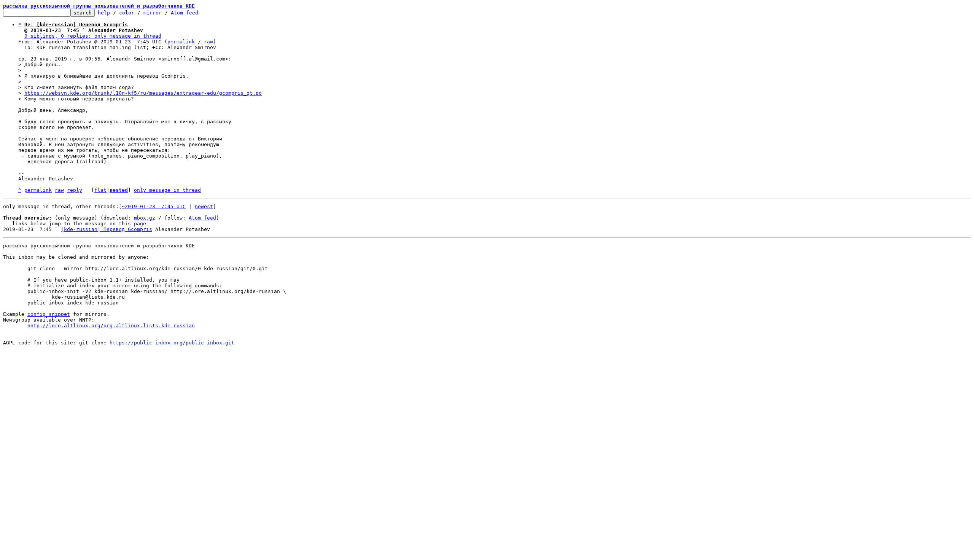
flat (100, 190)
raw (208, 42)
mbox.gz (144, 218)
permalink (181, 42)
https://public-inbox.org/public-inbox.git (172, 343)
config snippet (48, 314)
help (104, 13)
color (126, 13)
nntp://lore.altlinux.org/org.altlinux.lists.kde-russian (111, 325)
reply (74, 190)
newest (204, 206)
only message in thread (167, 190)
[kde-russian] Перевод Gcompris (106, 229)
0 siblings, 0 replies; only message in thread (92, 36)
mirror (152, 13)
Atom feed (184, 13)
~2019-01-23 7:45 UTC (154, 206)
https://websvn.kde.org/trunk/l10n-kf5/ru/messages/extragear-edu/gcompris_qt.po (143, 93)
